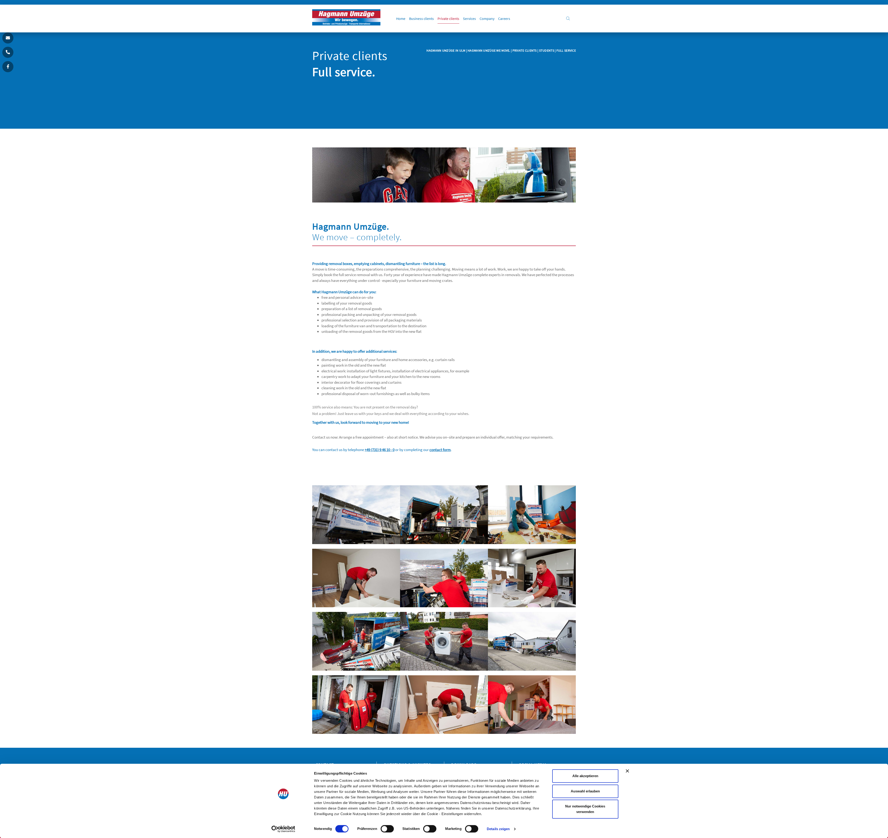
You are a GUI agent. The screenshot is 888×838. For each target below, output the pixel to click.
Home (400, 18)
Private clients (448, 18)
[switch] (387, 828)
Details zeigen (498, 829)
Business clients (421, 18)
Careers (504, 18)
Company (487, 18)
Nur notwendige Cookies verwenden (585, 809)
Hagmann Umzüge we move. (489, 50)
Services (469, 18)
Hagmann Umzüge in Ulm (446, 50)
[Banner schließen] (627, 771)
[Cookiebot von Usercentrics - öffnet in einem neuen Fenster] (283, 829)
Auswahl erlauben (585, 791)
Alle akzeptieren (585, 776)
